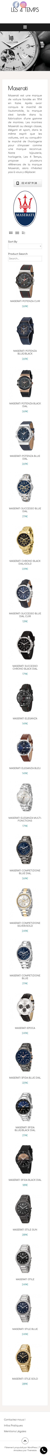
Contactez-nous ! (14, 1419)
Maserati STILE (25, 1279)
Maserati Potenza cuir (25, 301)
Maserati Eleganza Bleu (25, 768)
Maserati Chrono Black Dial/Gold (25, 562)
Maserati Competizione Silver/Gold (25, 924)
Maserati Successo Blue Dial (25, 510)
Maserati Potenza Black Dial (25, 405)
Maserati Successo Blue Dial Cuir (25, 615)
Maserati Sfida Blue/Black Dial (25, 1129)
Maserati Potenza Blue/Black (25, 352)
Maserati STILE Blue (25, 1329)
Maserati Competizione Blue (25, 977)
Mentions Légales (15, 1431)
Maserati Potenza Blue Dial (25, 457)
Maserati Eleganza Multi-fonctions (25, 819)
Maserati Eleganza (25, 718)
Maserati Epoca (25, 1028)
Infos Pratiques (13, 1425)
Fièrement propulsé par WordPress (21, 1448)
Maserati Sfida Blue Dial (25, 1078)
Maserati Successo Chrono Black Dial (25, 667)
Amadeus (18, 1450)
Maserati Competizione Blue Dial (25, 872)
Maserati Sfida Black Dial (25, 1180)
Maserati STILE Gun (25, 1230)
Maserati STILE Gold (25, 1379)
